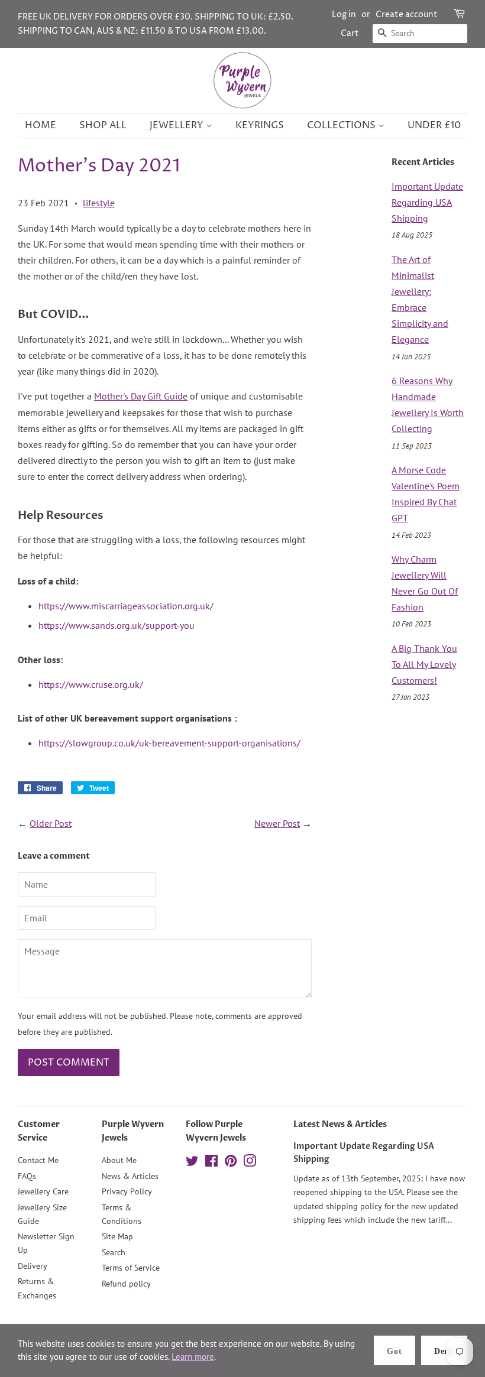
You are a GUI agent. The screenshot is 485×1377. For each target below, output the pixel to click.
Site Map (117, 1236)
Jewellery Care (43, 1191)
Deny (444, 1351)
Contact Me (38, 1160)
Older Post (51, 823)
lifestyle (99, 203)
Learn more (193, 1356)
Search (113, 1252)
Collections (342, 125)
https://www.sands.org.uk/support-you (116, 625)
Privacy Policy (127, 1191)
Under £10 (434, 125)
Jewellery (178, 125)
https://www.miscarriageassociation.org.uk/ (126, 606)
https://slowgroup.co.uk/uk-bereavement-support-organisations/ (169, 743)
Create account (407, 14)
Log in (344, 14)
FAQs (27, 1176)
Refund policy (126, 1283)
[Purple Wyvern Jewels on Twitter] (192, 1163)
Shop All (103, 125)
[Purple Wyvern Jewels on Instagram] (249, 1163)
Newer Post (277, 823)
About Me (119, 1160)
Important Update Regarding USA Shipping (427, 202)
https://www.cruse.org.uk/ (90, 684)
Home (40, 125)
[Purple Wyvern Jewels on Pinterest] (230, 1163)
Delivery (32, 1266)
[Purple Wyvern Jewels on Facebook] (211, 1163)
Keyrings (259, 125)
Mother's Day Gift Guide (140, 396)
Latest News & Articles (340, 1124)
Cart (350, 33)
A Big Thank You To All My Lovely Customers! (424, 664)
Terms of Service (131, 1267)
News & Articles (130, 1176)
